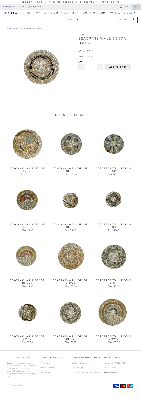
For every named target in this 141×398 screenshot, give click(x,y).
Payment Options (79, 368)
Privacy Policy (45, 363)
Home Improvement (93, 13)
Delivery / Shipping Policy (82, 363)
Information (70, 19)
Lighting (33, 13)
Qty (80, 61)
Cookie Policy (45, 372)
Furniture (70, 13)
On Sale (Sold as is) (123, 13)
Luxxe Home (11, 13)
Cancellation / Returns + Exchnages (86, 372)
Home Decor (51, 13)
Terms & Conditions (47, 368)
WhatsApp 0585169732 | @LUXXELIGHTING (22, 7)
